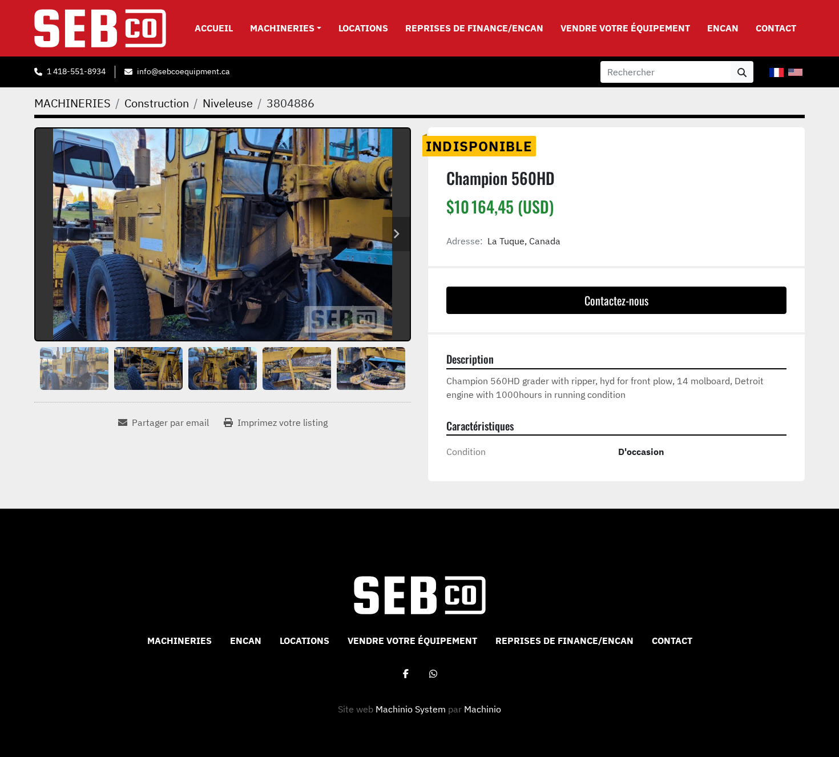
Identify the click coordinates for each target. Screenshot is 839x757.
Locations (363, 28)
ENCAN (723, 28)
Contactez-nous (616, 300)
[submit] (742, 72)
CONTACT (776, 28)
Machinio (482, 709)
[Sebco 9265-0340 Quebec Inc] (420, 594)
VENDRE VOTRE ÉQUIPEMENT (625, 28)
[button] (285, 28)
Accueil (214, 28)
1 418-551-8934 (76, 71)
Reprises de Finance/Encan (474, 28)
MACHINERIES (282, 28)
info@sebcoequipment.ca (183, 71)
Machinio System (411, 709)
